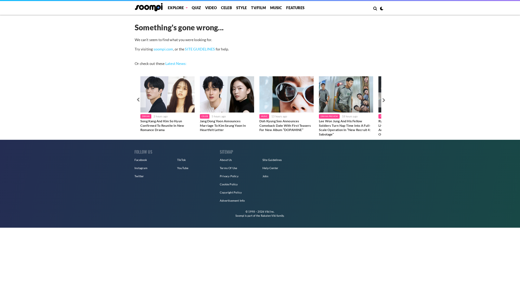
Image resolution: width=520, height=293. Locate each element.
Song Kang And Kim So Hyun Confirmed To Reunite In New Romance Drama (162, 125)
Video (211, 7)
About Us (226, 160)
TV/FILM (258, 7)
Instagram (140, 168)
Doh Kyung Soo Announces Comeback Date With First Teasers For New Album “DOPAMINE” (285, 125)
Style (241, 7)
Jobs (265, 176)
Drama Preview (329, 116)
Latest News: (175, 63)
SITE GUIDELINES (200, 49)
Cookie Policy (229, 184)
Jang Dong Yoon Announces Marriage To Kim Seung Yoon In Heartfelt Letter (223, 125)
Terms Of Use (228, 168)
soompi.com (163, 49)
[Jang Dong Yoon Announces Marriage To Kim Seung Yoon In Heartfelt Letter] (227, 94)
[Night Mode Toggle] (381, 9)
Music (276, 7)
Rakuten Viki (268, 215)
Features (295, 7)
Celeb (226, 7)
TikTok (181, 160)
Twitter (139, 176)
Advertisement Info (232, 200)
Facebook (140, 160)
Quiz (196, 7)
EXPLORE (176, 7)
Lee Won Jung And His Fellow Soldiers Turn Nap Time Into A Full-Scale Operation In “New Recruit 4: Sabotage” (344, 127)
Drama (146, 116)
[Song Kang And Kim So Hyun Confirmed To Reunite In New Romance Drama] (167, 94)
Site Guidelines (272, 160)
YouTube (182, 168)
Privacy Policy (229, 176)
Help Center (270, 168)
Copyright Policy (231, 192)
